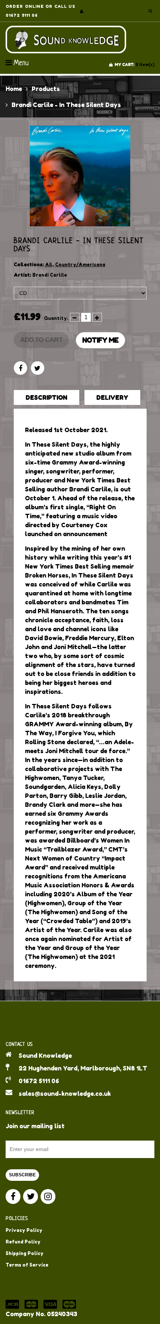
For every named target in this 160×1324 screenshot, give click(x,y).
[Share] (20, 368)
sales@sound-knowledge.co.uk (65, 1093)
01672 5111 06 (39, 1081)
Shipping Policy (25, 1253)
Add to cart (41, 339)
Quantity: (56, 318)
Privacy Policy (24, 1230)
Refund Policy (23, 1242)
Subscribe (22, 1174)
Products (46, 88)
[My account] (81, 11)
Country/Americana (80, 264)
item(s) (134, 64)
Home (14, 88)
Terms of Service (27, 1265)
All (48, 264)
